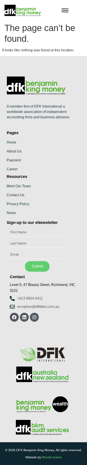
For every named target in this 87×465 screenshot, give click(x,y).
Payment (14, 160)
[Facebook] (14, 317)
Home (11, 142)
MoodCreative (52, 457)
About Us (14, 151)
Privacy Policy (18, 204)
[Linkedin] (24, 317)
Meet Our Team (19, 186)
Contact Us (15, 195)
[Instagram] (34, 317)
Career (12, 169)
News (11, 213)
